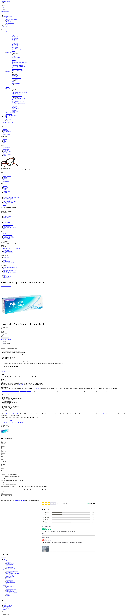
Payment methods (10, 23)
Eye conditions (15, 79)
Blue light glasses (16, 36)
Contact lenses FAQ (10, 590)
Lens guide (14, 48)
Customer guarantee (16, 94)
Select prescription (5, 338)
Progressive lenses (7, 235)
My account (9, 117)
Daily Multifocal (8, 277)
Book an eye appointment (12, 571)
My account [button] (6, 16)
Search (2, 2)
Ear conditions (15, 99)
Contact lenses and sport (8, 233)
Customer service (10, 586)
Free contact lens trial (17, 69)
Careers (8, 595)
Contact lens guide (16, 63)
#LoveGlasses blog (16, 49)
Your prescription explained (9, 227)
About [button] (4, 585)
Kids (4, 142)
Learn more (3, 371)
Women (5, 139)
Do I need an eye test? (8, 225)
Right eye (3, 332)
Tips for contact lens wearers (18, 66)
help (11, 420)
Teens (4, 141)
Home (4, 275)
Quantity (2, 331)
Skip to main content (5, 1)
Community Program (11, 589)
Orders (7, 20)
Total (2, 335)
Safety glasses (15, 38)
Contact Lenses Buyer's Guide (13, 413)
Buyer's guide (15, 43)
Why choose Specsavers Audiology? (20, 92)
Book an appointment (17, 96)
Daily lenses (14, 58)
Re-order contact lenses (11, 19)
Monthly (14, 60)
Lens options (15, 47)
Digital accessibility (7, 605)
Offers (7, 87)
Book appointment (10, 112)
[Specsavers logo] (5, 11)
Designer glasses (15, 40)
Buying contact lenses (17, 67)
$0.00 (2, 336)
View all (14, 61)
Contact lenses (9, 52)
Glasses (8, 31)
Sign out (8, 24)
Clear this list (3, 557)
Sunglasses (14, 39)
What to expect (15, 93)
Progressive (6, 181)
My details (8, 21)
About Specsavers (10, 591)
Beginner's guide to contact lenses (19, 62)
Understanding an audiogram (18, 103)
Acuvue (5, 186)
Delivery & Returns (10, 587)
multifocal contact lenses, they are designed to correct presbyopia (16, 391)
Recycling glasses (16, 45)
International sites (7, 606)
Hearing (8, 88)
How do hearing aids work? (18, 101)
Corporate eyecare (10, 576)
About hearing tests (10, 575)
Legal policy (6, 608)
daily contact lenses (36, 388)
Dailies (5, 188)
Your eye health (15, 76)
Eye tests (8, 71)
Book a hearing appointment (12, 573)
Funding (14, 102)
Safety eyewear (15, 81)
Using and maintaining (17, 108)
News (7, 594)
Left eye (2, 334)
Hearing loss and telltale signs (18, 98)
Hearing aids (15, 106)
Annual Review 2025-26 (11, 593)
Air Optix (5, 189)
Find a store (6, 7)
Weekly (13, 56)
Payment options (15, 44)
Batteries (14, 107)
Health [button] (4, 578)
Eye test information (16, 78)
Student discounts (10, 567)
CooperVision (6, 191)
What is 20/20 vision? (8, 236)
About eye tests (9, 572)
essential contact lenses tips (107, 413)
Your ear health (9, 581)
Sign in (10, 16)
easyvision (5, 187)
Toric (4, 179)
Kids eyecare (15, 75)
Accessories (14, 110)
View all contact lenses (6, 286)
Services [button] (5, 569)
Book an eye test (15, 83)
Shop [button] (4, 559)
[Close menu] (1, 29)
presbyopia (21, 384)
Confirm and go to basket (6, 495)
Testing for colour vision (8, 237)
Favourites (8, 17)
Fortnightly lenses (16, 57)
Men (4, 140)
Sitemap (5, 609)
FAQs (13, 51)
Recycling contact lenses (17, 65)
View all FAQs (15, 85)
